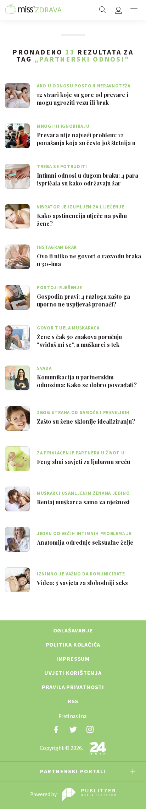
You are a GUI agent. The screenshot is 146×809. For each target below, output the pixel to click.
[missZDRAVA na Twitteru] (73, 729)
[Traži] (103, 10)
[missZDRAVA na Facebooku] (56, 729)
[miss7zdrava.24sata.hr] (33, 10)
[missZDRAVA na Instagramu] (90, 729)
